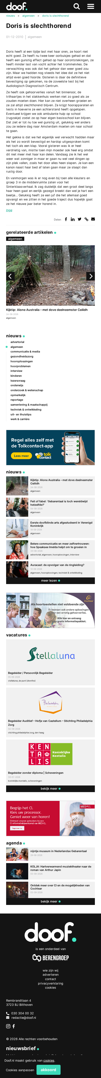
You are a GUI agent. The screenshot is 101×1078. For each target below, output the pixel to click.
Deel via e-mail (93, 219)
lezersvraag (18, 380)
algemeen (35, 37)
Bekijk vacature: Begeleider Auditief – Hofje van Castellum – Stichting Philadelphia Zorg (50, 712)
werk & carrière (20, 419)
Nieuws (14, 335)
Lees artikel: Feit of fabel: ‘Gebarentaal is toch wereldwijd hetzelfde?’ (50, 507)
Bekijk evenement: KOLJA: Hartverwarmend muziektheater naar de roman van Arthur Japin (50, 871)
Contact (50, 979)
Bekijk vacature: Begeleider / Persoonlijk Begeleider (50, 662)
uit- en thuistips (21, 414)
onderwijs (17, 385)
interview (16, 371)
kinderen (16, 375)
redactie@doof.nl (24, 1017)
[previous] (10, 276)
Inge (9, 210)
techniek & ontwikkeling (26, 409)
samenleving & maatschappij (29, 404)
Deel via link (86, 219)
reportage (17, 399)
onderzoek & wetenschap (27, 390)
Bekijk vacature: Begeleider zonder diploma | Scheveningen (50, 762)
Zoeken (77, 6)
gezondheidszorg (22, 356)
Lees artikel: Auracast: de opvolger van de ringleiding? (50, 569)
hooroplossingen (22, 361)
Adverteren (51, 974)
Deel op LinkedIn (73, 219)
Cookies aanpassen (20, 1070)
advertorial (17, 342)
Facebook (15, 1026)
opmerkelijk (18, 395)
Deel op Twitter (79, 219)
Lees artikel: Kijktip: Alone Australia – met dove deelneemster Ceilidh (50, 282)
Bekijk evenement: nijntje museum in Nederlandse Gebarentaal (50, 854)
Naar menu (90, 6)
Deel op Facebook (66, 219)
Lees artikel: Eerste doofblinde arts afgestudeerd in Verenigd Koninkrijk (50, 528)
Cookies (50, 987)
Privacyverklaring (50, 983)
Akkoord (48, 1069)
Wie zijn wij (50, 970)
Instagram (8, 1026)
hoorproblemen (21, 366)
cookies (48, 1060)
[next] (90, 276)
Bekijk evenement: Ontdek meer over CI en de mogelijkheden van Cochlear (50, 890)
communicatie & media (25, 351)
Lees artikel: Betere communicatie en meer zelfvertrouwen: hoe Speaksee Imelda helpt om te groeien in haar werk (50, 549)
